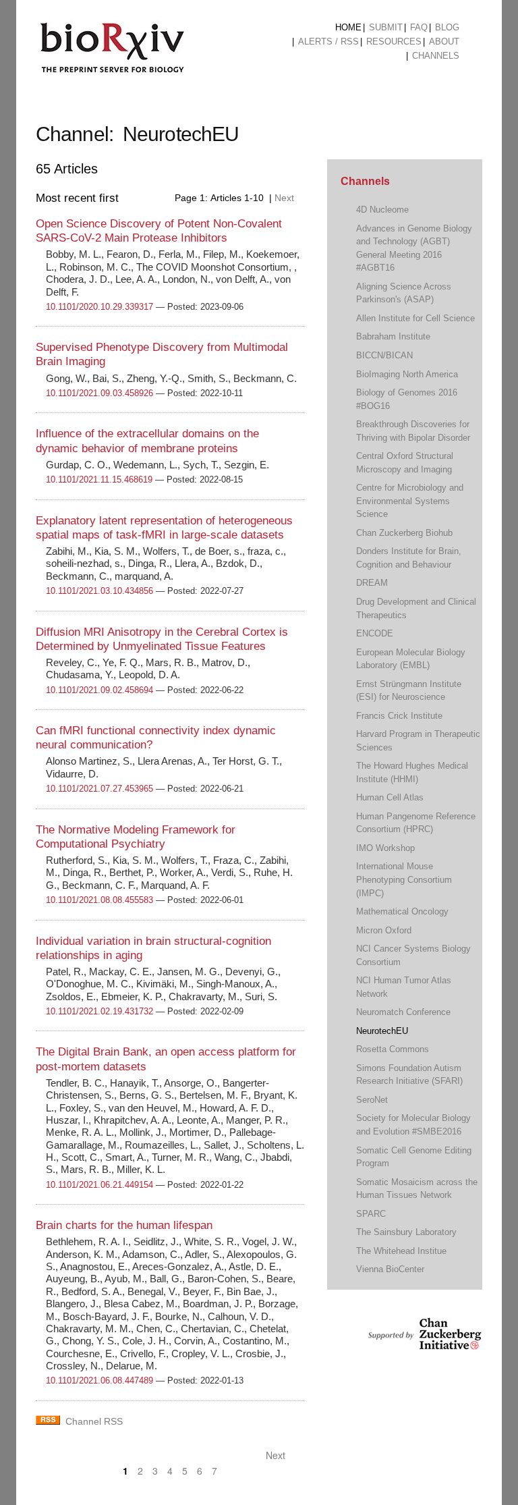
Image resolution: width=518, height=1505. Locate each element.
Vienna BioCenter (390, 1269)
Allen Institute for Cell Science (415, 318)
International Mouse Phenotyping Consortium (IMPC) (404, 879)
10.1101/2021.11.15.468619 (99, 479)
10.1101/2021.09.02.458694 (99, 690)
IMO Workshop (385, 848)
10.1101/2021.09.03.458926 (99, 393)
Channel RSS (94, 1421)
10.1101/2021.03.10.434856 (99, 591)
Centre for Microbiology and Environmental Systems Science (409, 501)
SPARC (371, 1214)
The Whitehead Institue (401, 1251)
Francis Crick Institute (399, 716)
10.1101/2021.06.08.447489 (99, 1380)
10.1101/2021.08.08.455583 (99, 900)
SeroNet (372, 1100)
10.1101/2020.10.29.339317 (99, 307)
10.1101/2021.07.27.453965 (99, 789)
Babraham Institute (393, 336)
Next (286, 197)
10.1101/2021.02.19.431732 (99, 1011)
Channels (435, 56)
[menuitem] (348, 27)
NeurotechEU (382, 1031)
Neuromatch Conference (403, 1012)
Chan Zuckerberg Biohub (404, 533)
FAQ (419, 27)
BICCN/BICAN (384, 355)
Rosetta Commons (392, 1049)
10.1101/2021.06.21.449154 (99, 1185)
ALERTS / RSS (328, 41)
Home (348, 27)
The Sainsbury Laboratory (406, 1232)
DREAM (372, 583)
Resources (394, 41)
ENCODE (374, 633)
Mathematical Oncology (402, 911)
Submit (386, 27)
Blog (447, 27)
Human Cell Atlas (390, 797)
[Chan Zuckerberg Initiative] (423, 1343)
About (444, 41)
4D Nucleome (382, 209)
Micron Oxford (383, 930)
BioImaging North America (407, 374)
